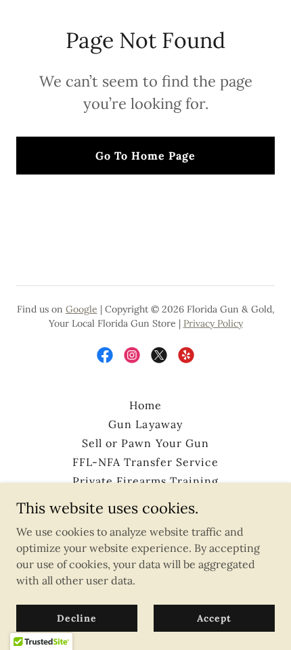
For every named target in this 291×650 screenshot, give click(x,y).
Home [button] (145, 405)
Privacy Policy (213, 323)
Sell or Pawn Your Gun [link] (145, 443)
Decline (76, 617)
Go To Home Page (145, 155)
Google (81, 309)
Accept (214, 617)
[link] (104, 355)
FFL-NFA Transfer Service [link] (145, 462)
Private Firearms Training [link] (145, 481)
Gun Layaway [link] (145, 424)
